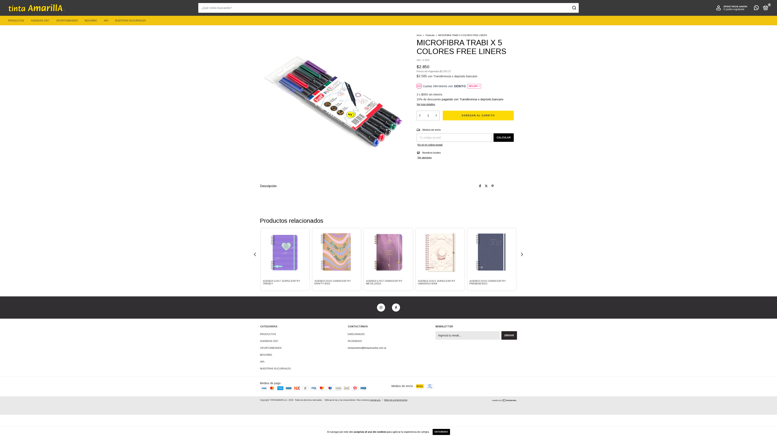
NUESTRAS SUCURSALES (130, 20)
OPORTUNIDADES (67, 20)
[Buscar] (574, 8)
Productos (430, 35)
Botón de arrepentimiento (395, 400)
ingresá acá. (375, 400)
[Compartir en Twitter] (486, 186)
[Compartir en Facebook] (480, 186)
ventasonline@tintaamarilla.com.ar (367, 348)
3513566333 (355, 341)
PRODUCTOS (16, 20)
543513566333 (356, 334)
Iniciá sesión (739, 6)
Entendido (441, 432)
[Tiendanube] (504, 400)
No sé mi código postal (430, 144)
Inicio (419, 35)
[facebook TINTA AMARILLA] (396, 307)
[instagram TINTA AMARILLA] (381, 307)
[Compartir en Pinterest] (492, 186)
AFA (106, 20)
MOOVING (91, 20)
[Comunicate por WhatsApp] (756, 8)
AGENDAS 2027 (40, 20)
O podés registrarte (733, 9)
